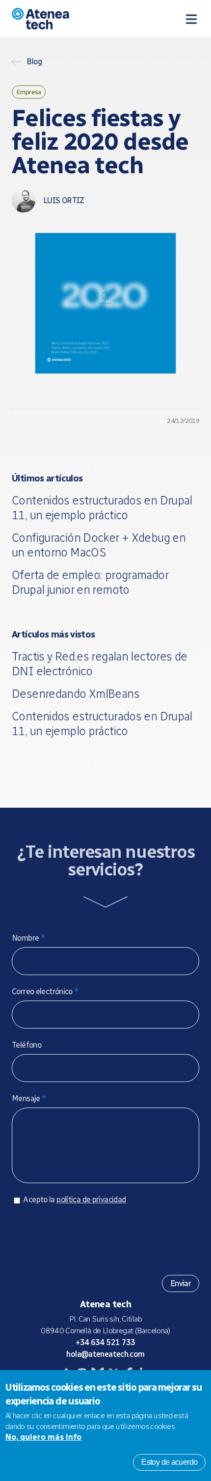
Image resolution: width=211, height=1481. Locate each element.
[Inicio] (65, 18)
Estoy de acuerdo (169, 1462)
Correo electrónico (45, 991)
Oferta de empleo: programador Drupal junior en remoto (90, 582)
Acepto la (74, 1199)
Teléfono (26, 1045)
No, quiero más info (43, 1437)
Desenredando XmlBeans (75, 694)
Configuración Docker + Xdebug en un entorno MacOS (98, 544)
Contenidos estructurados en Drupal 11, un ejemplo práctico (102, 507)
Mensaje (29, 1098)
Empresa (28, 92)
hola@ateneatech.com (105, 1354)
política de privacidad (91, 1199)
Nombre (28, 938)
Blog (34, 62)
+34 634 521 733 (105, 1342)
